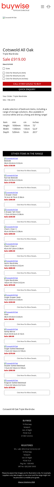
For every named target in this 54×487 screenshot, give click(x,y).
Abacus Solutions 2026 (26, 482)
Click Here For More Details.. (27, 171)
